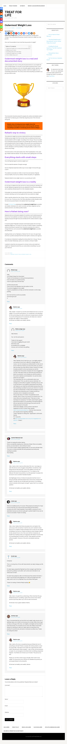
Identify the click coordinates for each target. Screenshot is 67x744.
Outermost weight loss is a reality (13, 53)
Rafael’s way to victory (11, 50)
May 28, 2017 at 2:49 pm (15, 617)
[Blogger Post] (31, 33)
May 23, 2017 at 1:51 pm (15, 502)
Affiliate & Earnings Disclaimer (52, 727)
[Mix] (1, 24)
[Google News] (24, 33)
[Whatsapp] (1, 27)
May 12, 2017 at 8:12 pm (15, 271)
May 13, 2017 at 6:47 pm (17, 308)
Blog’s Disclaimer (38, 727)
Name (6, 699)
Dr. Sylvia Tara (12, 204)
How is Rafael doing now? (12, 54)
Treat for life (13, 13)
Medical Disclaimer (26, 727)
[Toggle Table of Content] (28, 47)
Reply (8, 301)
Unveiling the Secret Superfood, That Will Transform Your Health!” (54, 48)
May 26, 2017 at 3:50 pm (15, 557)
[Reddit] (11, 33)
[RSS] (21, 33)
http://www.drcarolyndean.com (21, 410)
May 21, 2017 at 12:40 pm (18, 462)
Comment (7, 685)
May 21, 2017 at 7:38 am (15, 439)
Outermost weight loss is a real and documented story (18, 48)
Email (6, 705)
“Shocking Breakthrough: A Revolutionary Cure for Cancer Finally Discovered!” (54, 41)
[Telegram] (29, 33)
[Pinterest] (16, 33)
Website (7, 712)
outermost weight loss (26, 254)
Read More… (52, 76)
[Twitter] (19, 33)
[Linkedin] (14, 33)
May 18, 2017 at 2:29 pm (19, 330)
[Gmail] (26, 33)
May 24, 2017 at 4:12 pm (17, 522)
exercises (13, 254)
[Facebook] (6, 33)
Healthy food (18, 254)
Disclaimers (6, 727)
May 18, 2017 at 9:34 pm (22, 357)
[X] (8, 33)
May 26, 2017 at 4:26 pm (17, 592)
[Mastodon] (1, 21)
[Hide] (0, 32)
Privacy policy (15, 727)
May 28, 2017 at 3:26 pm (17, 640)
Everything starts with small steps (13, 51)
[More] (34, 33)
